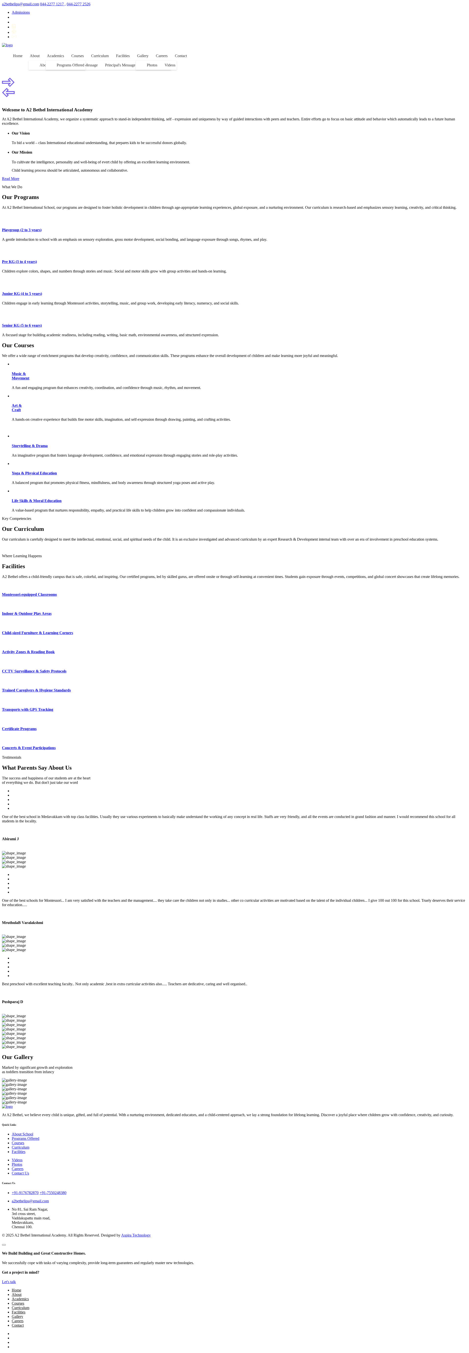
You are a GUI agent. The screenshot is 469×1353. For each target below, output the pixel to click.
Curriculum (100, 56)
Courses (77, 56)
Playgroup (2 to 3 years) (22, 230)
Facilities (123, 56)
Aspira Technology (136, 1235)
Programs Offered (70, 65)
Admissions (21, 12)
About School (22, 1134)
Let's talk (9, 1282)
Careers (162, 56)
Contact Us (20, 1173)
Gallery (143, 56)
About (35, 56)
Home (17, 56)
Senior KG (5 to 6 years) (22, 325)
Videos (170, 65)
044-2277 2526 (78, 4)
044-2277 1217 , (53, 4)
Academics (55, 56)
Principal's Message (120, 65)
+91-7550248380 (53, 1193)
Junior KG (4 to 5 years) (22, 294)
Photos (152, 65)
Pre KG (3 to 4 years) (19, 262)
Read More (10, 179)
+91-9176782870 (25, 1193)
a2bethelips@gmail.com (20, 4)
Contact (181, 56)
